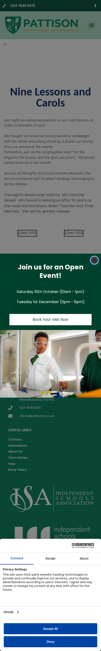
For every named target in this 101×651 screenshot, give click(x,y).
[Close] (94, 260)
